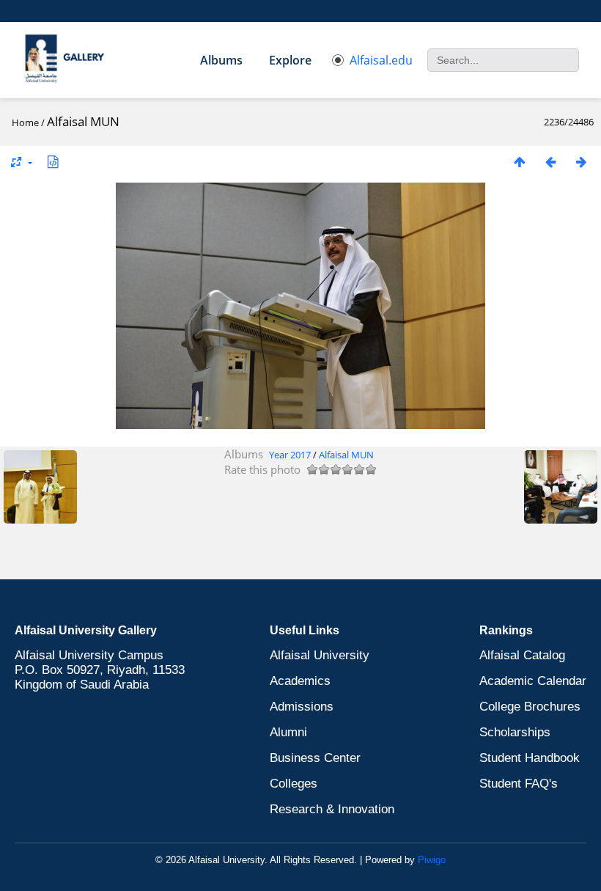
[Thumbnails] (519, 161)
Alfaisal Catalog (522, 655)
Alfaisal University (319, 655)
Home (25, 122)
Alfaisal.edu (381, 60)
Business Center (315, 758)
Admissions (301, 707)
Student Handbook (529, 758)
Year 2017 (290, 454)
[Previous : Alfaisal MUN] (550, 161)
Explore (290, 60)
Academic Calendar (532, 681)
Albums (221, 60)
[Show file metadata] (52, 161)
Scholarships (514, 732)
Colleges (293, 784)
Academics (300, 681)
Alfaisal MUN (346, 454)
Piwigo (432, 859)
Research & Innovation (332, 809)
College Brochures (529, 707)
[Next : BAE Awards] (581, 161)
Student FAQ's (518, 784)
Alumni (288, 732)
